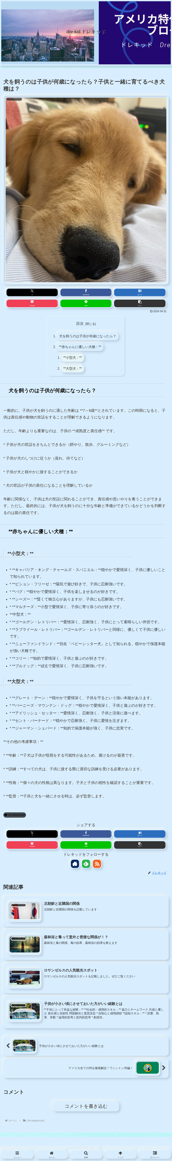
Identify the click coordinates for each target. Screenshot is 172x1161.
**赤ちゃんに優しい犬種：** (80, 347)
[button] (139, 303)
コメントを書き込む (86, 1106)
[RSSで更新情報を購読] (97, 864)
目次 (80, 323)
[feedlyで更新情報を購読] (86, 864)
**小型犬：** (72, 357)
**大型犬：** (72, 368)
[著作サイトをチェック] (75, 864)
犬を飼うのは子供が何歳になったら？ (87, 336)
